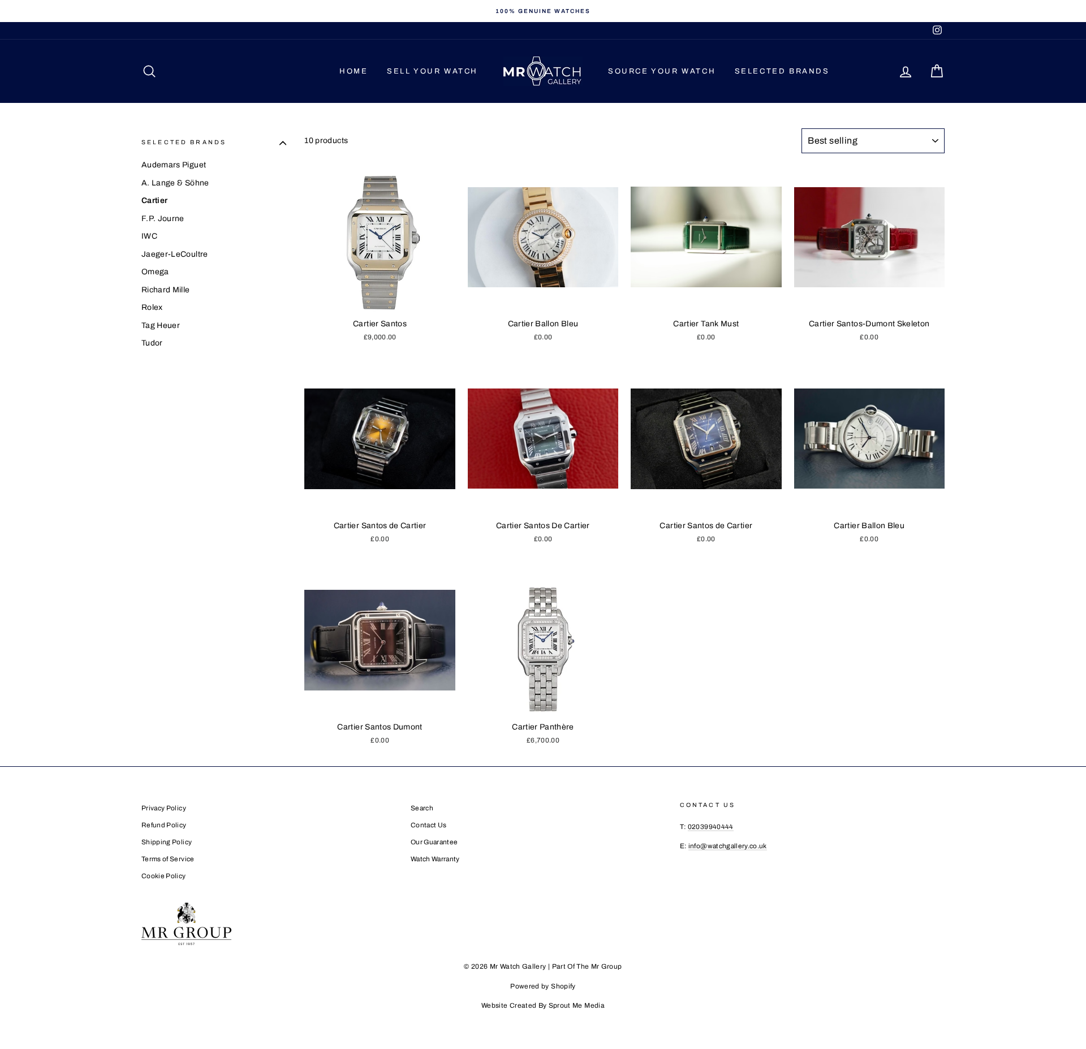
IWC (149, 236)
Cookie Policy (163, 876)
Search (422, 808)
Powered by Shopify (542, 986)
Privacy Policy (163, 808)
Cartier (154, 200)
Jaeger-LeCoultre (174, 254)
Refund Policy (164, 825)
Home (353, 71)
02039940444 (711, 826)
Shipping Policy (166, 842)
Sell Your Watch (432, 71)
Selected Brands (782, 71)
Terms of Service (168, 859)
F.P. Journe (162, 218)
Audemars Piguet (173, 165)
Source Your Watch (662, 71)
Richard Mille (165, 290)
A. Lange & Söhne (175, 183)
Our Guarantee (434, 842)
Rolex (152, 307)
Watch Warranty (435, 859)
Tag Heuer (160, 325)
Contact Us (429, 825)
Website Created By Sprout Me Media (543, 1005)
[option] (543, 11)
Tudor (152, 343)
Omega (155, 271)
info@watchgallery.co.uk (727, 846)
